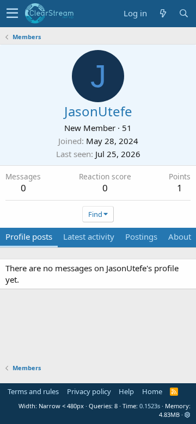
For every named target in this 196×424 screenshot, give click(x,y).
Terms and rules (33, 391)
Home (152, 391)
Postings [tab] (141, 236)
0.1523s (149, 406)
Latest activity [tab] (88, 236)
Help (126, 391)
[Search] (183, 13)
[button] (12, 13)
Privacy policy (89, 391)
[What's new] (162, 13)
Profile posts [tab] (28, 236)
